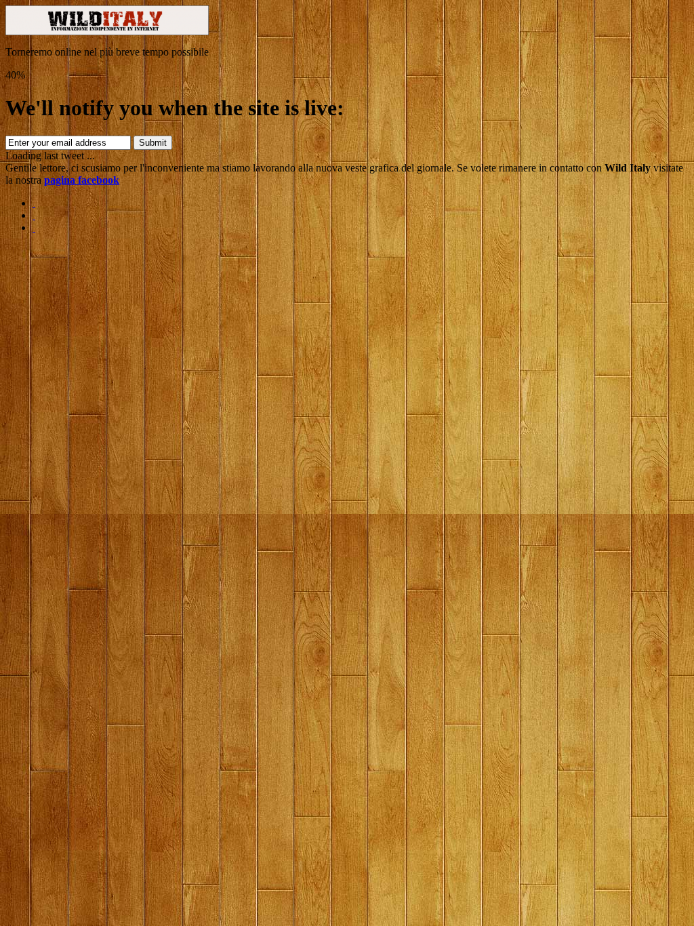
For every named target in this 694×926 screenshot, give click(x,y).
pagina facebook (81, 180)
